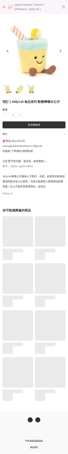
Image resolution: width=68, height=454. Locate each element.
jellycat (8, 193)
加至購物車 (34, 124)
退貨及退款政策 (36, 441)
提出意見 (34, 447)
